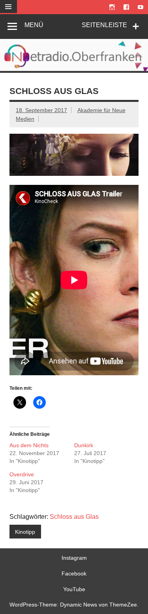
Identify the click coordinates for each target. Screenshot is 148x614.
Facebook (74, 573)
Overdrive (21, 474)
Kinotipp (25, 532)
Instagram (74, 558)
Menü (33, 25)
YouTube (74, 589)
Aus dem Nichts (29, 445)
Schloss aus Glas (74, 516)
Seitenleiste (104, 25)
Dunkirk (83, 445)
